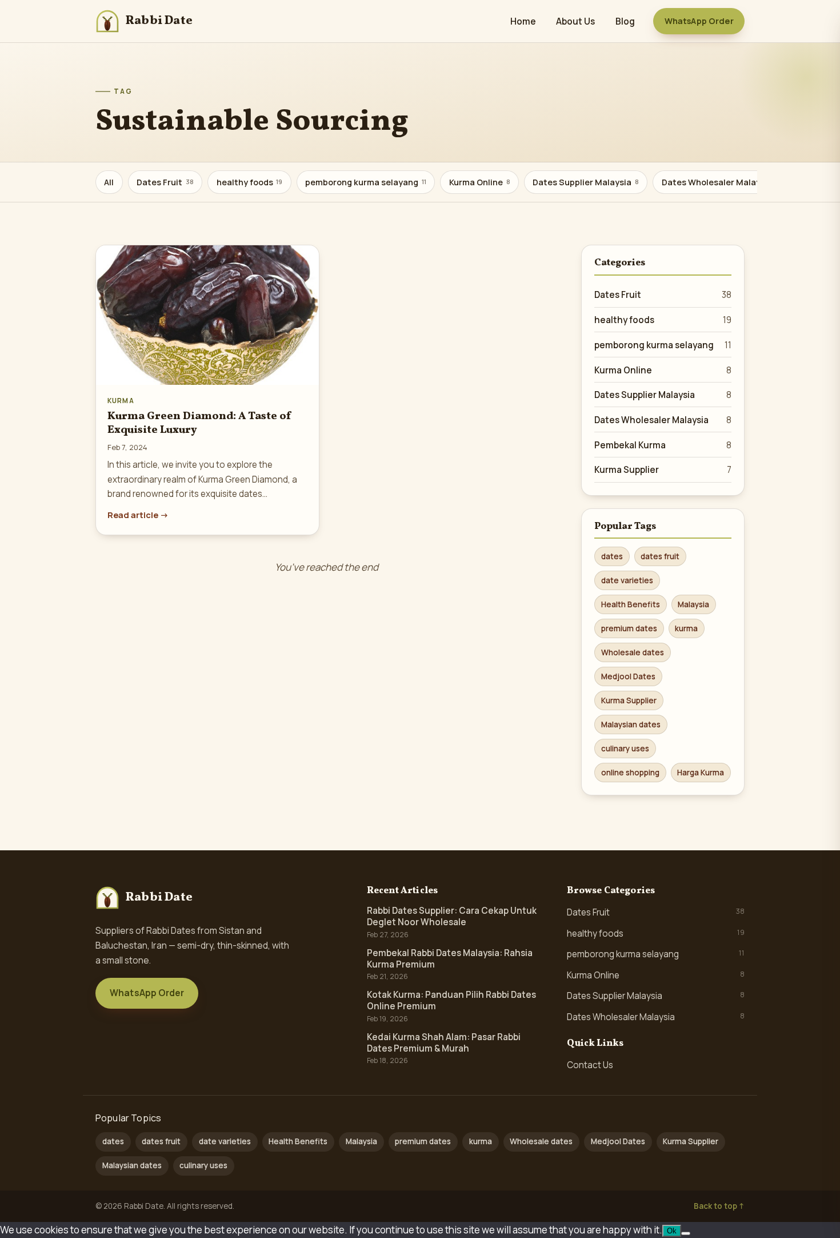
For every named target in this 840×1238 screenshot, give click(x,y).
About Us (575, 21)
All (109, 182)
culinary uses (625, 748)
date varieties (627, 580)
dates (612, 556)
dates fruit (660, 556)
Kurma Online (479, 182)
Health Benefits (630, 604)
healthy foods (250, 182)
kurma (686, 628)
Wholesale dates (632, 652)
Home (523, 21)
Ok (672, 1231)
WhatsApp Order (699, 20)
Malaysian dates (631, 724)
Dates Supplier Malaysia (586, 182)
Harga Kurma (700, 772)
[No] (685, 1233)
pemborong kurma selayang (365, 182)
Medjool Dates (628, 676)
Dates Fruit (165, 182)
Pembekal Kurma (662, 445)
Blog (625, 21)
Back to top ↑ (719, 1206)
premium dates (629, 628)
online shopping (630, 772)
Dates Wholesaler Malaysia (721, 182)
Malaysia (693, 604)
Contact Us (590, 1065)
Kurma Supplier (662, 470)
